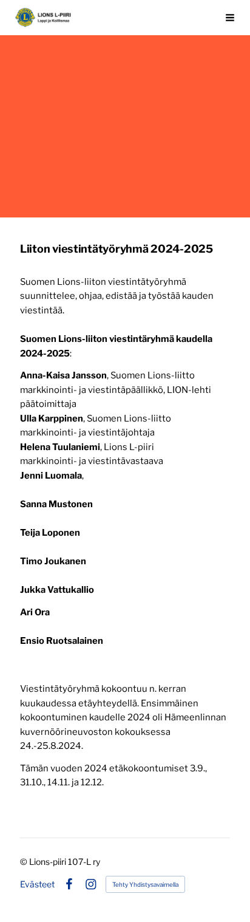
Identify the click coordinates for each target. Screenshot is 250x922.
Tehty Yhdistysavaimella (145, 884)
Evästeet (37, 884)
